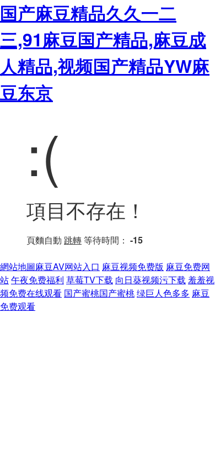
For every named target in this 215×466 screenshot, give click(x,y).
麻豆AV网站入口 (67, 266)
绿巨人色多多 (163, 293)
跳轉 (73, 240)
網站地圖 (17, 266)
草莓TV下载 (89, 279)
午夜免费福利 (37, 279)
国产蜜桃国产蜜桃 (99, 293)
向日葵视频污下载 (150, 279)
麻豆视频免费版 (133, 266)
